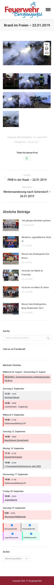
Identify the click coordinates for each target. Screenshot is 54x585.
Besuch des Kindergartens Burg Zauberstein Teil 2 (34, 306)
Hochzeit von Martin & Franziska (32, 272)
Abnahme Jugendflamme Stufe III (36, 239)
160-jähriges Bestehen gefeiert (36, 220)
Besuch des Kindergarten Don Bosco (36, 256)
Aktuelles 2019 (33, 142)
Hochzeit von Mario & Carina (35, 287)
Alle (18, 137)
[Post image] (11, 225)
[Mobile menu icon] (48, 9)
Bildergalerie (26, 137)
